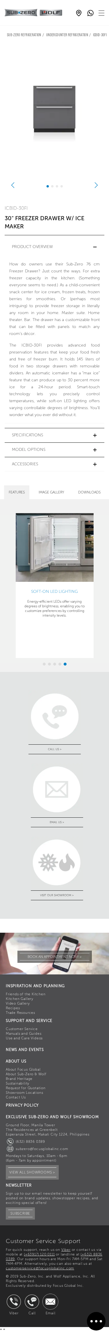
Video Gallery (18, 1003)
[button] (54, 247)
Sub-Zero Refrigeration (24, 35)
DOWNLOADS (89, 492)
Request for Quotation (26, 1088)
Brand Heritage (19, 1079)
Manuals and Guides (23, 1034)
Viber (66, 1250)
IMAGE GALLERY (51, 492)
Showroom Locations (24, 1093)
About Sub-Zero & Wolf (26, 1074)
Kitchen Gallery (19, 999)
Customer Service (22, 1029)
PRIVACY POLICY (22, 1105)
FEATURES (17, 492)
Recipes (13, 1008)
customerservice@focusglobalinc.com (40, 1268)
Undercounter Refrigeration (67, 35)
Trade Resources (20, 1013)
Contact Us (16, 1097)
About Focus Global (23, 1069)
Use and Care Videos (24, 1038)
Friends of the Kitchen (26, 994)
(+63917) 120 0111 (39, 1254)
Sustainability (17, 1083)
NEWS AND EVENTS (25, 1049)
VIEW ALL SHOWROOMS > (32, 1172)
